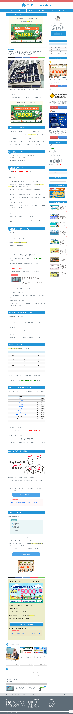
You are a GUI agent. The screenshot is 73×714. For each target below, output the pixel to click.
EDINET (50, 705)
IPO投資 (11, 10)
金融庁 (50, 702)
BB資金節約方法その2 (32, 704)
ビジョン (21, 408)
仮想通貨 (42, 10)
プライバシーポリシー (10, 712)
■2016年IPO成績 (59, 160)
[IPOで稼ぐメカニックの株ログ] (36, 7)
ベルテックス (58, 51)
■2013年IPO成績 (52, 162)
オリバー (58, 49)
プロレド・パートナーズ (21, 414)
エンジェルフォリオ (52, 701)
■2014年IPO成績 (59, 161)
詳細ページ (54, 85)
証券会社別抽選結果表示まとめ (33, 706)
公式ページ (63, 85)
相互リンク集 (51, 706)
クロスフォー (21, 410)
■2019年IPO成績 (52, 159)
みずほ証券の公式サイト (26, 554)
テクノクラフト (58, 53)
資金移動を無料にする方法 (33, 701)
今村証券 (21, 400)
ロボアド (32, 10)
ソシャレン (22, 10)
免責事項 (16, 712)
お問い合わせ (62, 10)
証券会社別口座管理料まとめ (33, 707)
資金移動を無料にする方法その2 (34, 702)
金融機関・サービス (10, 49)
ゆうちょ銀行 (21, 404)
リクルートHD (21, 398)
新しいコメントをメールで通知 (13, 679)
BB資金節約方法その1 (32, 703)
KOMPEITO (58, 45)
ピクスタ (21, 402)
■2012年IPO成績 (59, 162)
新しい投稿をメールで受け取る (13, 681)
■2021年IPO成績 (52, 158)
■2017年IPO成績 (52, 160)
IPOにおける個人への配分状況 (54, 704)
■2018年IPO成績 (59, 159)
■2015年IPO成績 (52, 161)
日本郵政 (21, 406)
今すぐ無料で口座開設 (26, 624)
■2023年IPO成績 (52, 157)
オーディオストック (58, 47)
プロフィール (52, 10)
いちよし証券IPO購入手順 (32, 705)
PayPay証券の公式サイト (26, 494)
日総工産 (21, 412)
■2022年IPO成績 (59, 157)
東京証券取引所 (52, 703)
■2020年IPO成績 (59, 158)
